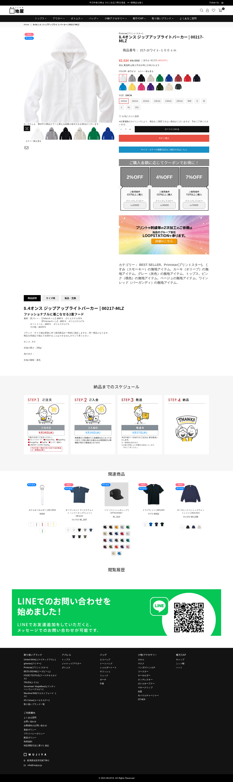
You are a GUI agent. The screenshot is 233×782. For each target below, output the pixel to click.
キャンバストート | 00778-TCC (190, 510)
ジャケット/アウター (71, 663)
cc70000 (194, 205)
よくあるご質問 (188, 18)
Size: (125, 95)
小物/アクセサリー (115, 18)
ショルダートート (108, 667)
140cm (168, 101)
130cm (157, 101)
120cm (146, 101)
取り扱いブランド (162, 18)
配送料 (127, 65)
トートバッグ (106, 663)
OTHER (141, 699)
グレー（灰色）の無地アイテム (160, 273)
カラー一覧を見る (33, 141)
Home (26, 25)
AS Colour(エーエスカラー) (37, 700)
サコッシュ (105, 671)
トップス (40, 18)
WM (189, 101)
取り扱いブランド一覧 (34, 704)
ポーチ (103, 679)
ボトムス (76, 18)
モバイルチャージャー (148, 695)
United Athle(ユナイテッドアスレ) (40, 659)
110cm (135, 101)
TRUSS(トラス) (31, 682)
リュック (104, 675)
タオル (141, 659)
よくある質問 (30, 717)
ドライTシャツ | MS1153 (116, 510)
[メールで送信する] (26, 148)
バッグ (93, 18)
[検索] (202, 10)
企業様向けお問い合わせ (35, 725)
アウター (58, 18)
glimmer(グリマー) (32, 663)
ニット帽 (180, 663)
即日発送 (29, 38)
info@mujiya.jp (35, 765)
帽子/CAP (138, 18)
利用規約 (28, 741)
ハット (179, 667)
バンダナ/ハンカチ (146, 667)
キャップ (180, 659)
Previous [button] (26, 77)
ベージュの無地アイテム (178, 278)
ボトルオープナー (146, 683)
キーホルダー (144, 675)
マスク (141, 663)
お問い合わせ (30, 721)
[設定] (207, 10)
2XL (137, 107)
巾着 (102, 683)
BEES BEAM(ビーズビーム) (37, 671)
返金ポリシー (30, 729)
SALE (29, 34)
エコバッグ (105, 659)
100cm (124, 101)
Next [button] (111, 77)
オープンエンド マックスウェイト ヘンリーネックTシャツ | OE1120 (42, 513)
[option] (69, 77)
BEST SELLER (150, 264)
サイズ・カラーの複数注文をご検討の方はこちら (164, 149)
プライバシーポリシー (34, 733)
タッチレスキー (145, 679)
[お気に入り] (213, 10)
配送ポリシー (30, 737)
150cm (180, 101)
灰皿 (140, 691)
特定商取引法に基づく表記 (36, 745)
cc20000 (135, 205)
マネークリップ (145, 687)
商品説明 (32, 298)
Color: (136, 71)
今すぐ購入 (164, 138)
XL (129, 107)
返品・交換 (70, 298)
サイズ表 (50, 298)
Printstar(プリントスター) (131, 33)
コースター (143, 671)
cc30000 (164, 205)
